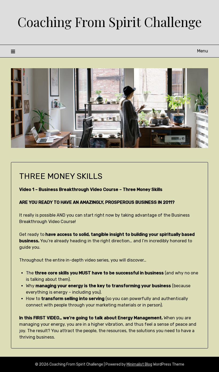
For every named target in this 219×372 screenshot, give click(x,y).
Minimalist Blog (139, 364)
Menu (202, 50)
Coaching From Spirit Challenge (109, 21)
